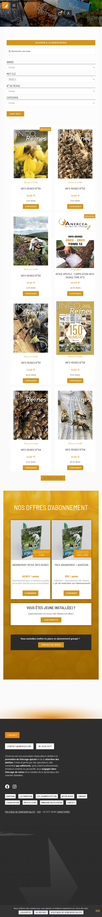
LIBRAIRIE (82, 796)
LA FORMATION (25, 796)
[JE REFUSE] (97, 911)
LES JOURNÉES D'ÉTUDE (47, 796)
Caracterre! (63, 811)
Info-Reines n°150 (75, 362)
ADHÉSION (10, 796)
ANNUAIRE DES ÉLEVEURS (51, 802)
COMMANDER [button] (31, 206)
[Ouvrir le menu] (14, 5)
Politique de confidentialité (66, 912)
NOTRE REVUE (67, 796)
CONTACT (71, 802)
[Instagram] (14, 786)
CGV (39, 811)
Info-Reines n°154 (31, 188)
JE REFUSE (41, 912)
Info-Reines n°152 (31, 275)
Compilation (75, 269)
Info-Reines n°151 (31, 362)
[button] (53, 478)
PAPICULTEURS (30, 802)
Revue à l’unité (31, 182)
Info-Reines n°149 (31, 449)
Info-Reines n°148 (75, 449)
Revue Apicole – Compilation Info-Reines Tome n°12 (75, 275)
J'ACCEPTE (25, 912)
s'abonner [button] (30, 593)
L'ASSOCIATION (12, 802)
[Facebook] (7, 786)
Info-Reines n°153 (75, 188)
